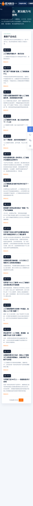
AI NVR (15, 3)
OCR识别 (30, 3)
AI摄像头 (9, 3)
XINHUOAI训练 (22, 3)
